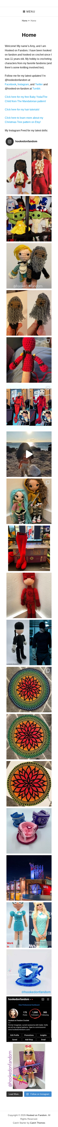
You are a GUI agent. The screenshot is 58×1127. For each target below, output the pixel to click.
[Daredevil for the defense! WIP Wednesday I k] (29, 548)
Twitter (39, 84)
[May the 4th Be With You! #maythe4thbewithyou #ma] (29, 218)
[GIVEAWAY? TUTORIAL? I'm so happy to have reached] (29, 1019)
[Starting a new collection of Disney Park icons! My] (29, 972)
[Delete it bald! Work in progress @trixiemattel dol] (29, 925)
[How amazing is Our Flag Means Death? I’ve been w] (29, 313)
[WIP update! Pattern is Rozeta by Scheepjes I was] (29, 736)
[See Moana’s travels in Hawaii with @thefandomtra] (29, 454)
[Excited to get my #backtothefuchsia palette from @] (29, 1066)
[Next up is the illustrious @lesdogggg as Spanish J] (29, 171)
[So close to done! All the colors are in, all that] (29, 689)
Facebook (10, 84)
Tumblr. (36, 88)
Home (24, 20)
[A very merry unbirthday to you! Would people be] (29, 831)
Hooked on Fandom (36, 1115)
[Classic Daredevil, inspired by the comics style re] (29, 595)
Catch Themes (37, 1122)
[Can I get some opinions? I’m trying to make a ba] (29, 360)
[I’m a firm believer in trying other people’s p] (29, 501)
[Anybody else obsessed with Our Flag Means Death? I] (29, 266)
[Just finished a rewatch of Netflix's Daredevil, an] (29, 642)
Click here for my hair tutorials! (22, 109)
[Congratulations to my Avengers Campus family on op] (29, 878)
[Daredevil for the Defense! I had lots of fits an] (29, 407)
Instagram (23, 84)
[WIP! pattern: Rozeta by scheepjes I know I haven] (29, 783)
